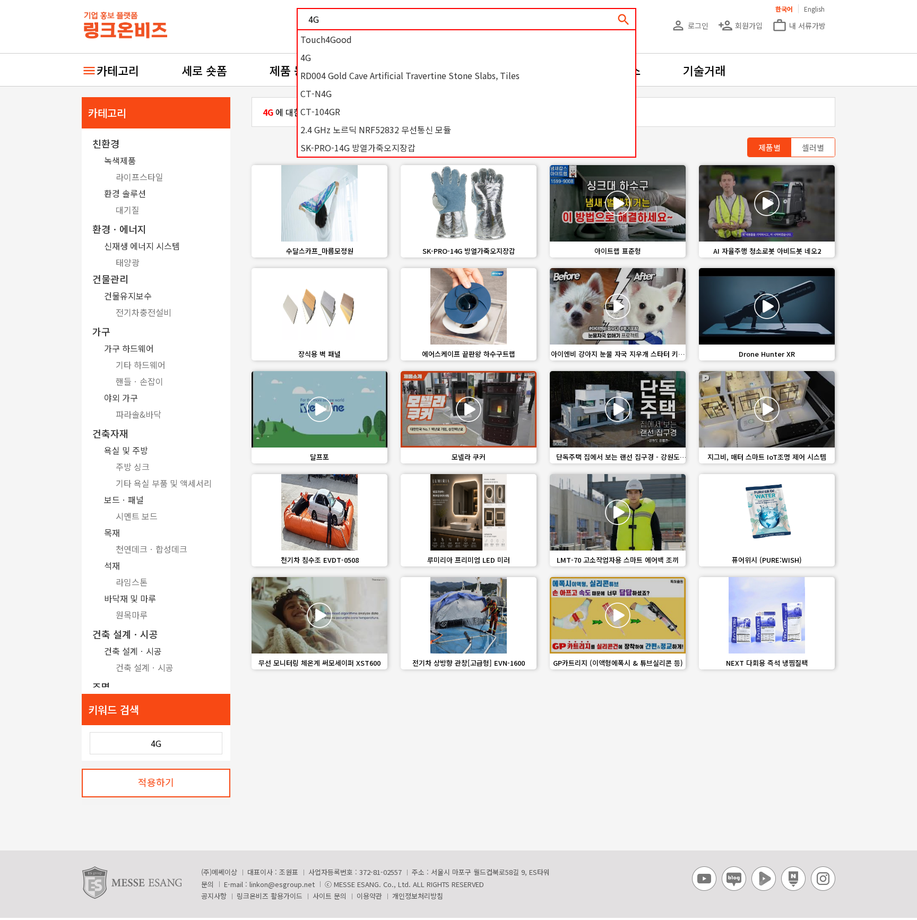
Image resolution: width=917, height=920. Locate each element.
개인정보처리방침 (417, 896)
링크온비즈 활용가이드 (269, 896)
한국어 (784, 8)
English (814, 8)
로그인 (689, 25)
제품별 (769, 147)
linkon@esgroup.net (282, 884)
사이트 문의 (330, 896)
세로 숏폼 (204, 70)
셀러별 (813, 147)
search (623, 19)
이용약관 (369, 896)
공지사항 (214, 896)
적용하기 (156, 782)
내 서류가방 (799, 25)
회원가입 (740, 25)
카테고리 (118, 70)
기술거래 (704, 70)
